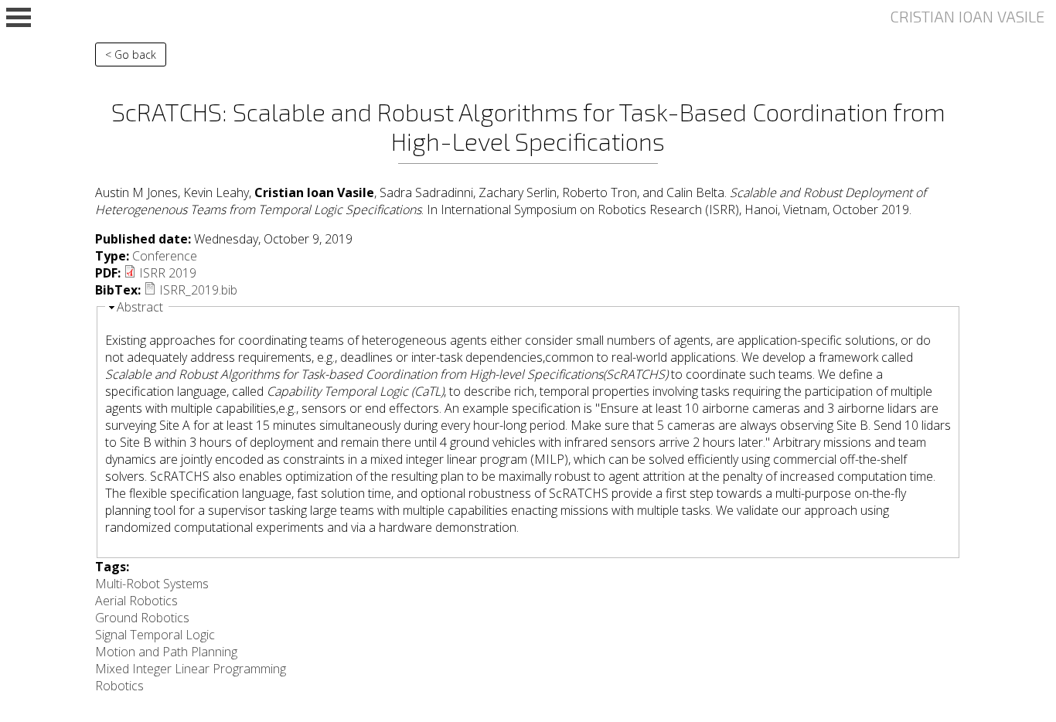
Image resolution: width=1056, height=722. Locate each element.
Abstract (140, 306)
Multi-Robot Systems (152, 583)
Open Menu (18, 17)
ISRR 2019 (167, 272)
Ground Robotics (142, 617)
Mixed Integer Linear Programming (190, 668)
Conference (164, 255)
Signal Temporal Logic (155, 634)
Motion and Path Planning (166, 651)
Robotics (119, 685)
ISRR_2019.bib (198, 289)
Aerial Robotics (136, 600)
